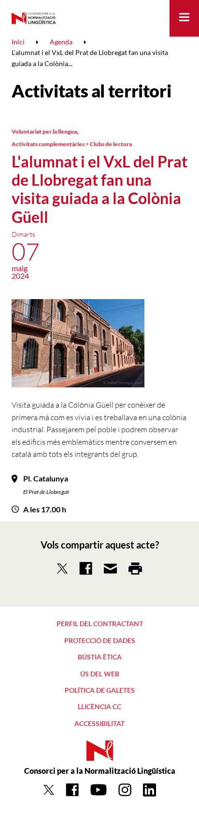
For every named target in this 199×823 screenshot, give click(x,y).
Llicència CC (99, 706)
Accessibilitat (99, 723)
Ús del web (99, 674)
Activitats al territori (91, 90)
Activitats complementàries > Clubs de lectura (72, 144)
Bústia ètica (100, 657)
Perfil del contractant (100, 623)
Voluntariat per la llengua (44, 131)
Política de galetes (100, 690)
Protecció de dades (99, 640)
